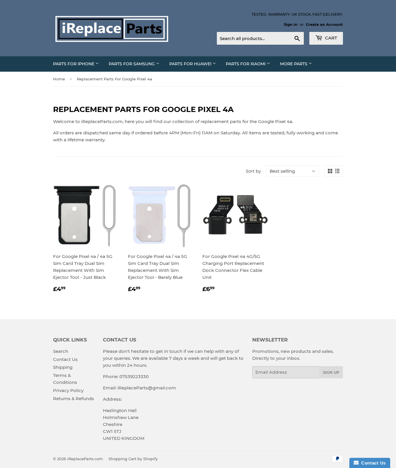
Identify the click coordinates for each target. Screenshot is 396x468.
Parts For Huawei (190, 63)
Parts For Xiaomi (246, 63)
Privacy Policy (68, 390)
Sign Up (331, 372)
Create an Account (324, 24)
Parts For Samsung (132, 63)
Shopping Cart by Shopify (133, 458)
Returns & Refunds (73, 398)
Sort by (253, 171)
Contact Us (65, 359)
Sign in (290, 24)
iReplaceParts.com (85, 458)
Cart (330, 38)
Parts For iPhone (74, 63)
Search (60, 351)
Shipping (62, 367)
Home (59, 79)
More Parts (294, 63)
